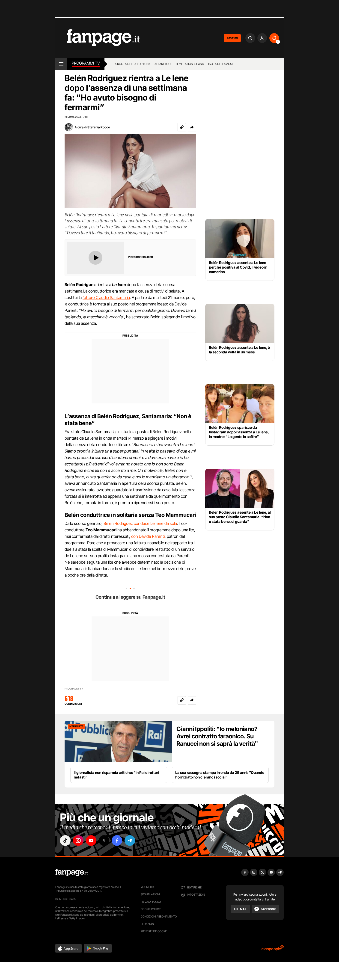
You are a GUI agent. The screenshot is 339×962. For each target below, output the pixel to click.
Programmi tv (86, 63)
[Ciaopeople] (273, 950)
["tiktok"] (65, 840)
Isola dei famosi (220, 64)
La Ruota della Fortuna (131, 64)
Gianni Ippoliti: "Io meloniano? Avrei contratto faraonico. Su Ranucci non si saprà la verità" (217, 736)
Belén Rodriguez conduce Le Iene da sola (140, 523)
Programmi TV (74, 688)
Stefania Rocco (98, 127)
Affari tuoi (163, 64)
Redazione (148, 924)
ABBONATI (232, 38)
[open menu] (61, 64)
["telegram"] (130, 840)
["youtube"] (91, 840)
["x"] (104, 840)
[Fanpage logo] (97, 38)
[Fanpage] (71, 872)
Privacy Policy (151, 901)
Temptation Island (189, 64)
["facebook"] (117, 840)
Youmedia (148, 887)
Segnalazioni (150, 894)
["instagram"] (78, 840)
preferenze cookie (154, 931)
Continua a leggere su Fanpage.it (130, 597)
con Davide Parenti (148, 536)
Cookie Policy (151, 909)
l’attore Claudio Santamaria (106, 297)
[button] (192, 127)
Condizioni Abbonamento (159, 916)
